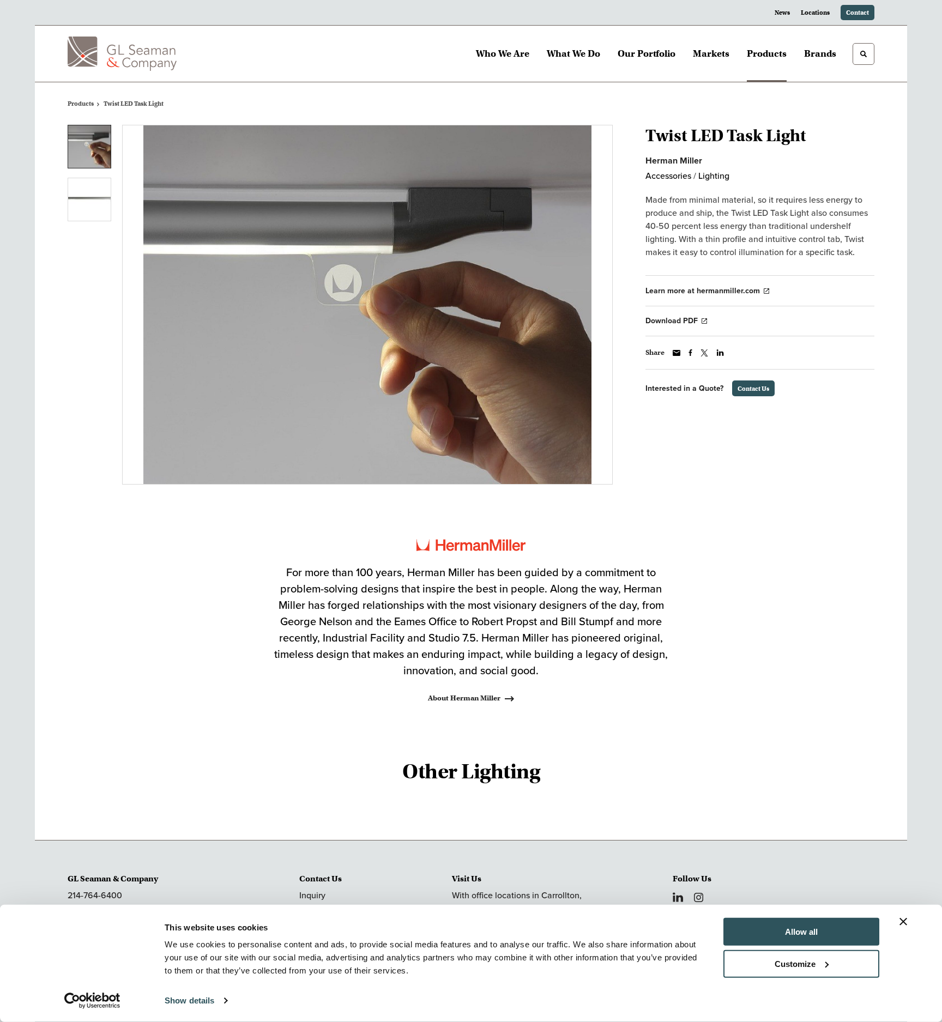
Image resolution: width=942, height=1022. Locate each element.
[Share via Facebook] (690, 352)
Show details (189, 1000)
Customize (795, 963)
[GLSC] (122, 53)
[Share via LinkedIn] (720, 352)
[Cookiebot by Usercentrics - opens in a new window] (92, 1001)
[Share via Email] (676, 353)
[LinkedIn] (678, 897)
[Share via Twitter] (704, 352)
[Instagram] (698, 897)
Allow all (801, 931)
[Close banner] (903, 922)
